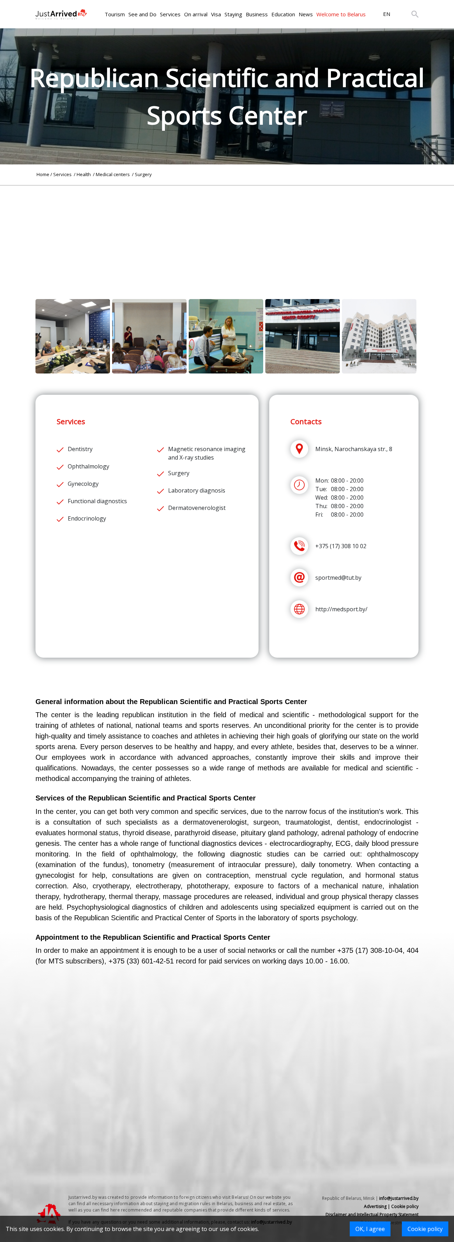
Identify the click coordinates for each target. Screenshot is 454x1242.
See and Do (142, 14)
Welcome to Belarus (341, 14)
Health (84, 174)
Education (283, 14)
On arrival (195, 14)
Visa (216, 14)
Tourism (115, 14)
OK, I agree (370, 1229)
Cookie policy (425, 1229)
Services (170, 14)
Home (42, 174)
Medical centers (113, 174)
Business (257, 14)
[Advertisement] (227, 235)
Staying (233, 14)
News (306, 14)
